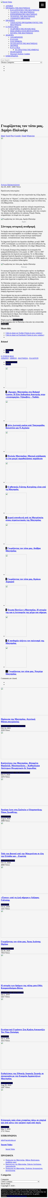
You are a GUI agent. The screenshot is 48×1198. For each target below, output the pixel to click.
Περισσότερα (22, 1196)
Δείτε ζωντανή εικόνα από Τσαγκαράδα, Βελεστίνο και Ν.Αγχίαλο (25, 426)
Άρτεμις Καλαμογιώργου (10, 185)
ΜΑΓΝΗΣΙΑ (23, 358)
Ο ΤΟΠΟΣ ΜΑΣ (12, 27)
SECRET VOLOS (8, 861)
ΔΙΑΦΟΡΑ (10, 35)
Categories (9, 350)
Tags (7, 352)
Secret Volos (6, 1144)
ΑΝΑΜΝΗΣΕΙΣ (16, 37)
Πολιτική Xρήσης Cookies (20, 54)
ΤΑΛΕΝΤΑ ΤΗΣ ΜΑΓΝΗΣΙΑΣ (22, 12)
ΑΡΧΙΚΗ (9, 6)
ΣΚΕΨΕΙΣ (14, 45)
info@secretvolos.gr (8, 1140)
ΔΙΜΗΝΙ (13, 358)
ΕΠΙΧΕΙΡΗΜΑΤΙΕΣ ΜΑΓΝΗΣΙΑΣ (23, 14)
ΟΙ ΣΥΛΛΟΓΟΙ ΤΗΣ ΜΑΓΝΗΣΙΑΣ (23, 43)
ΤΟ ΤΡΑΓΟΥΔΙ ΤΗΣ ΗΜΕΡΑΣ (27, 50)
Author (8, 364)
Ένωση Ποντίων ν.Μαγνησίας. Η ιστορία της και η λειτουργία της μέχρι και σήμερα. (26, 611)
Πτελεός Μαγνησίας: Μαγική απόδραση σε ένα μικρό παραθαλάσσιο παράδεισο (26, 457)
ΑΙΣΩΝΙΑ (5, 358)
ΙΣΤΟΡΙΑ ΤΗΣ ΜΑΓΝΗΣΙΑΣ (21, 33)
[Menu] (42, 5)
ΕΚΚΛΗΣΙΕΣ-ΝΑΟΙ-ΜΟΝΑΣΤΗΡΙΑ (24, 31)
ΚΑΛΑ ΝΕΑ (15, 48)
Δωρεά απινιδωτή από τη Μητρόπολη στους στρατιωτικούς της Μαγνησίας (24, 518)
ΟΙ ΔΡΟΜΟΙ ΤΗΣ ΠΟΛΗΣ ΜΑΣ (22, 29)
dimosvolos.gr (18, 320)
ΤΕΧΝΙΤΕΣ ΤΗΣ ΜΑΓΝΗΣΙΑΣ (22, 16)
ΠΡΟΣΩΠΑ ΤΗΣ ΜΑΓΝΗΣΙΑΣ (18, 8)
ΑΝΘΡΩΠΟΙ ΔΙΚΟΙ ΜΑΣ (20, 18)
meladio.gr (5, 324)
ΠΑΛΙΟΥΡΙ (33, 358)
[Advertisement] (24, 97)
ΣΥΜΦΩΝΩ (12, 1196)
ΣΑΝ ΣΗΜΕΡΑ (16, 41)
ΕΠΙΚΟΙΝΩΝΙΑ (12, 56)
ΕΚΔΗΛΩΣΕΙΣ (16, 52)
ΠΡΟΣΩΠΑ (10, 20)
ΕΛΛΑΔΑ (14, 39)
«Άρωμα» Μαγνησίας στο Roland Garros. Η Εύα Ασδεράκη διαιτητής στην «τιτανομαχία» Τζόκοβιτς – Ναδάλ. (25, 394)
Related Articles (11, 362)
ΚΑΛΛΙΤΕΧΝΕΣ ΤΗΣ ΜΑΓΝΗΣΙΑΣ (24, 10)
